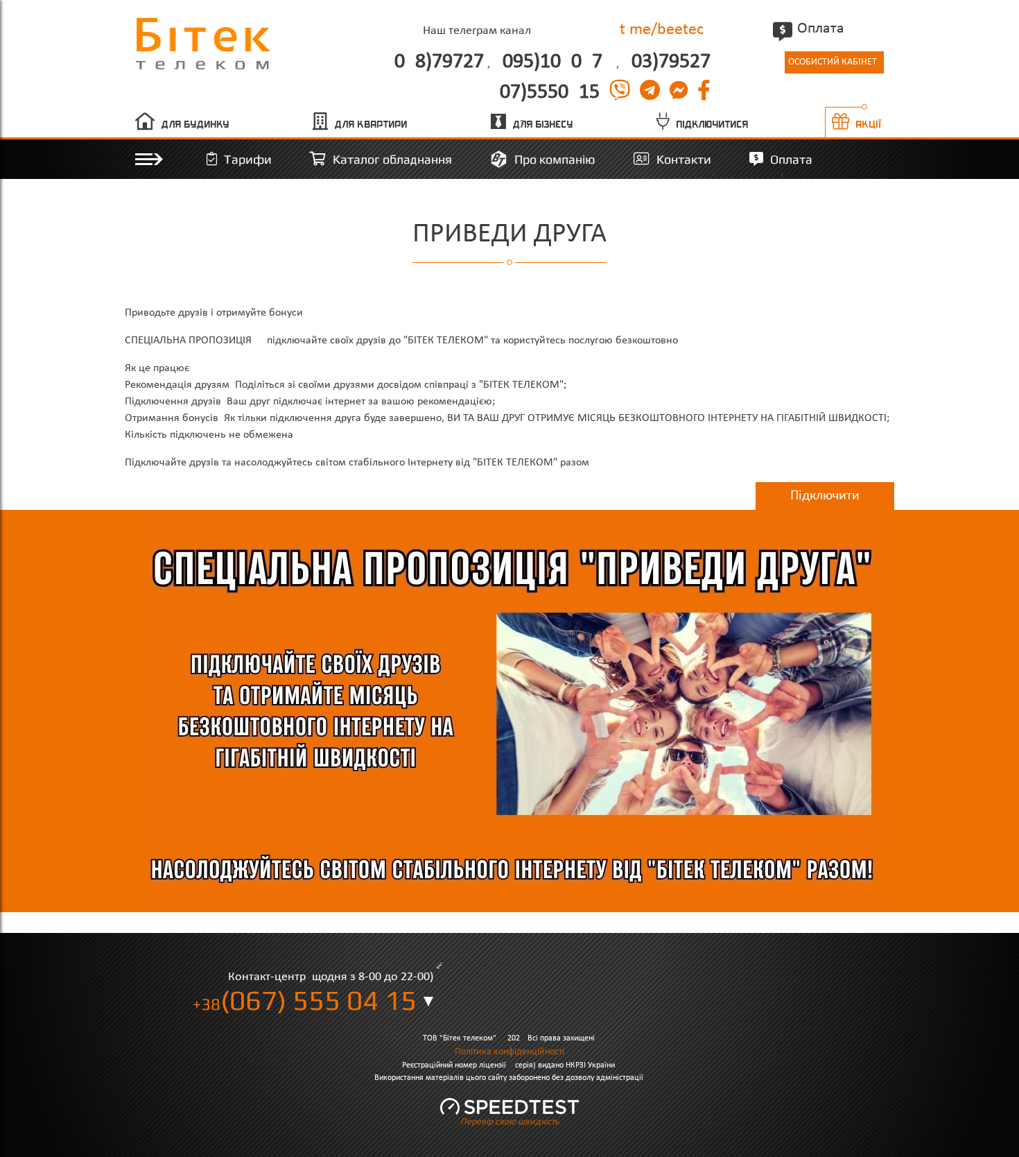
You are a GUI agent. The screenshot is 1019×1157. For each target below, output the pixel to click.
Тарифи (248, 159)
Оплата (820, 29)
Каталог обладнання (392, 159)
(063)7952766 (668, 62)
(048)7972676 (436, 62)
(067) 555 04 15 (305, 1000)
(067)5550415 (547, 93)
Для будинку (195, 124)
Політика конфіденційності (509, 1052)
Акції (869, 124)
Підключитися (713, 124)
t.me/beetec (662, 30)
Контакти (683, 159)
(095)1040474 (554, 62)
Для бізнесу (543, 124)
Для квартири (371, 124)
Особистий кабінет (832, 62)
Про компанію (554, 159)
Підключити (825, 496)
